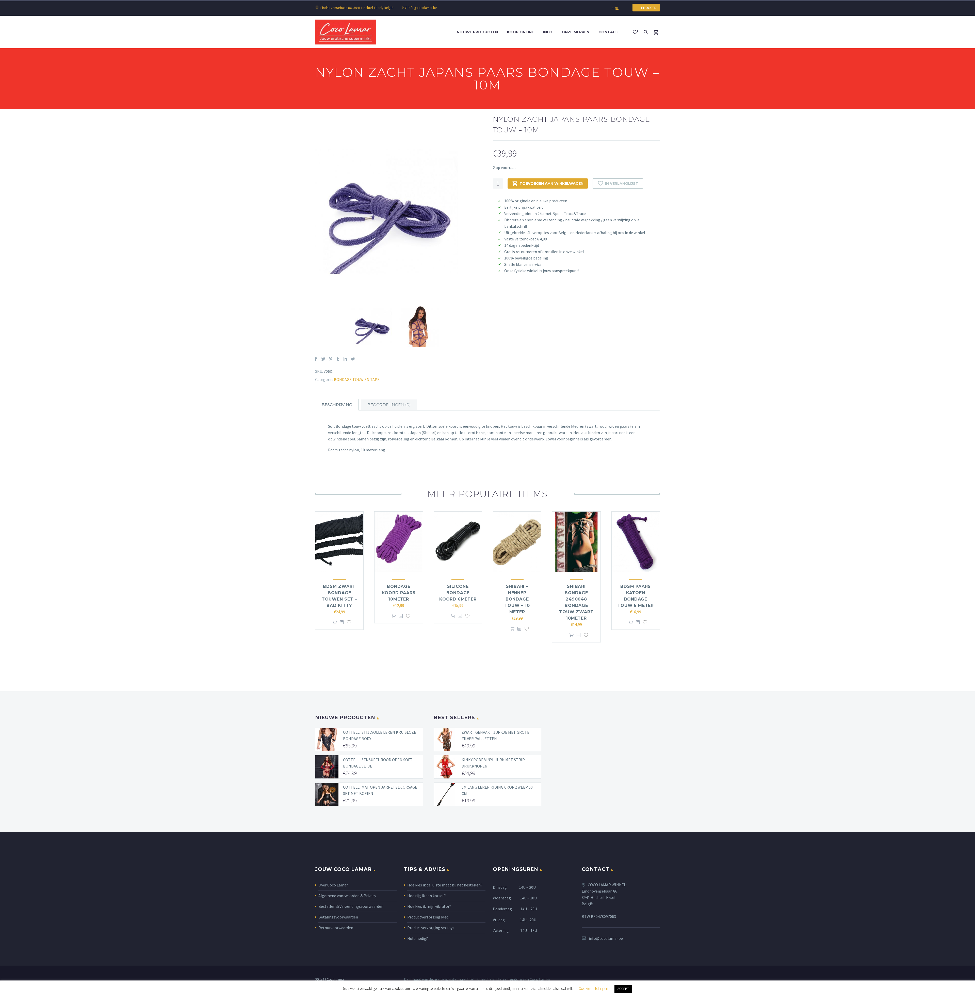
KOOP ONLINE (520, 32)
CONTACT (608, 32)
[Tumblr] (338, 359)
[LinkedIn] (345, 359)
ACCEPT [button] (623, 989)
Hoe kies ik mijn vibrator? (429, 906)
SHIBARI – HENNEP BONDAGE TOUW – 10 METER (517, 599)
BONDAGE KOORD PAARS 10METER (399, 593)
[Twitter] (323, 359)
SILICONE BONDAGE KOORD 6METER (458, 593)
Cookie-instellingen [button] (593, 988)
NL (617, 8)
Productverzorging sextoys (430, 927)
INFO (547, 32)
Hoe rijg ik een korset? (426, 895)
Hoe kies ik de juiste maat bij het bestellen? (444, 884)
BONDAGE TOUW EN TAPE (357, 379)
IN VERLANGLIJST (621, 183)
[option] (398, 211)
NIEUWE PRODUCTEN (477, 32)
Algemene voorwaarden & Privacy (347, 895)
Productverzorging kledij (428, 916)
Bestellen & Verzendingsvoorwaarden (350, 906)
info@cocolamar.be (422, 7)
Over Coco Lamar (333, 884)
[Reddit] (353, 359)
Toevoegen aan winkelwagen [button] (335, 622)
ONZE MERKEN (575, 32)
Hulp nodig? (417, 938)
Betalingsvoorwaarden (338, 916)
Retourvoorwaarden (335, 927)
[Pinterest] (331, 359)
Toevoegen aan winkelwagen (551, 183)
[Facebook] (316, 359)
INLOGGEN (647, 7)
